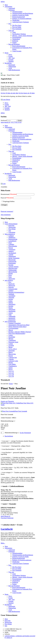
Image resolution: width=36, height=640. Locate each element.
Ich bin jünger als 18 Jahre (27, 93)
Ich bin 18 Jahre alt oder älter (9, 93)
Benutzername (9, 194)
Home (11, 383)
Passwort (7, 198)
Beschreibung (9, 436)
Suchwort (4, 120)
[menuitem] (20, 5)
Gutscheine (11, 232)
